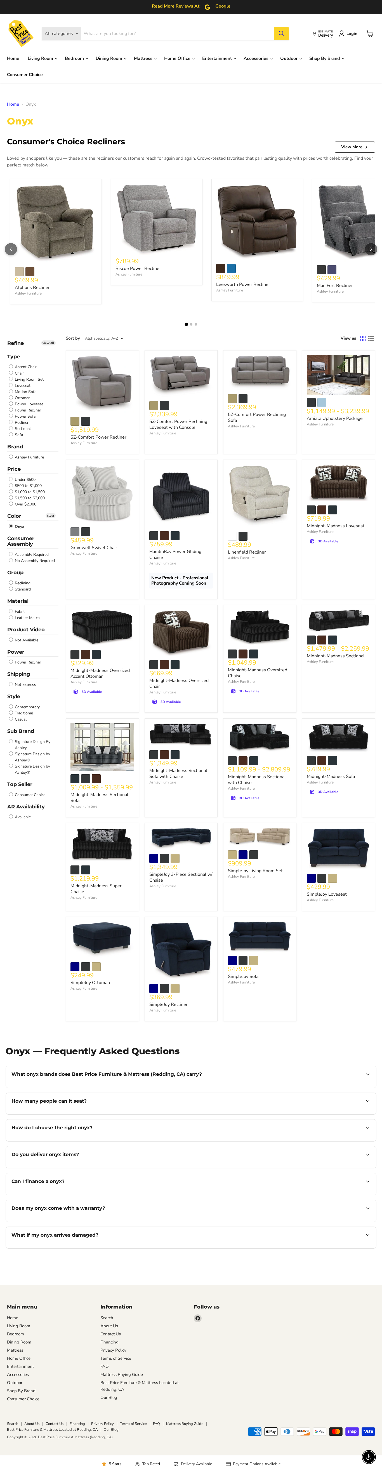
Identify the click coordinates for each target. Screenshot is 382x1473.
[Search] (281, 33)
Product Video (26, 630)
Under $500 (25, 479)
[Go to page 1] (186, 324)
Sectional (22, 428)
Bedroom (75, 58)
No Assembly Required (34, 560)
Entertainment (217, 58)
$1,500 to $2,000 (29, 498)
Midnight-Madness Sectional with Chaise (257, 780)
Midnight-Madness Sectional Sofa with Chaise (178, 774)
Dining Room (109, 58)
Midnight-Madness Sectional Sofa (99, 798)
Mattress (144, 58)
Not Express (25, 684)
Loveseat (22, 385)
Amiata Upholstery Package (335, 418)
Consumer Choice (25, 75)
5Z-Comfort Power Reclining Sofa (257, 417)
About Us (109, 1326)
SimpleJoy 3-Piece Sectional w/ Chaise (181, 877)
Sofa (18, 434)
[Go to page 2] (191, 324)
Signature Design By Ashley (32, 744)
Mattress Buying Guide (121, 1374)
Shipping (18, 674)
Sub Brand (20, 731)
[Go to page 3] (196, 324)
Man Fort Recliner (335, 286)
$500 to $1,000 (28, 485)
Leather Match (27, 617)
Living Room (41, 58)
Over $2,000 (25, 504)
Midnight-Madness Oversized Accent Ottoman (100, 673)
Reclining (22, 583)
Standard (22, 589)
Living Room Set (29, 379)
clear (50, 515)
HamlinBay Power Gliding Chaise (175, 555)
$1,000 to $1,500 (29, 492)
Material (18, 601)
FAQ (104, 1366)
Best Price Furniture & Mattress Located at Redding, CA (52, 1429)
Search (106, 1318)
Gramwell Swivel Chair (93, 548)
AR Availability (26, 807)
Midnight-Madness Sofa (331, 776)
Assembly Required (31, 554)
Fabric (19, 611)
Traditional (23, 713)
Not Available (26, 640)
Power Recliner (27, 410)
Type (13, 357)
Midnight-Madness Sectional (336, 656)
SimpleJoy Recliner (168, 1004)
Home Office (178, 58)
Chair (19, 373)
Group (15, 573)
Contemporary (27, 707)
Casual (20, 719)
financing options (57, 1194)
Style (13, 696)
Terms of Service (115, 1358)
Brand (15, 447)
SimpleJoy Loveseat (327, 894)
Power (15, 652)
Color (14, 516)
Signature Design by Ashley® (32, 757)
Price (14, 469)
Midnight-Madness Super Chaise (96, 889)
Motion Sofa (25, 391)
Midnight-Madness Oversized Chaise (257, 673)
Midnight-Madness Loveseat (335, 526)
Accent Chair (25, 367)
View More (351, 147)
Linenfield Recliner (247, 552)
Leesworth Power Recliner (243, 284)
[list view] (371, 338)
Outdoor (289, 58)
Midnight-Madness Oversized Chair (179, 683)
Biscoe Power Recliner (138, 268)
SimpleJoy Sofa (243, 976)
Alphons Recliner (32, 287)
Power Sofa (25, 416)
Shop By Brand (325, 58)
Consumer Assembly (20, 541)
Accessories (257, 58)
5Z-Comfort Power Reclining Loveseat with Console (178, 424)
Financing (109, 1342)
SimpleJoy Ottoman (90, 983)
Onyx (19, 526)
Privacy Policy (113, 1350)
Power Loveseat (28, 404)
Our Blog (108, 1397)
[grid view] (363, 338)
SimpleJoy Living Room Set (255, 871)
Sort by (73, 338)
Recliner (21, 422)
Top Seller (19, 784)
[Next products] (371, 249)
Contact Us (110, 1334)
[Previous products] (11, 249)
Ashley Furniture (28, 293)
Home (13, 58)
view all (48, 343)
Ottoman (22, 398)
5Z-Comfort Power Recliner (98, 437)
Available (22, 817)
